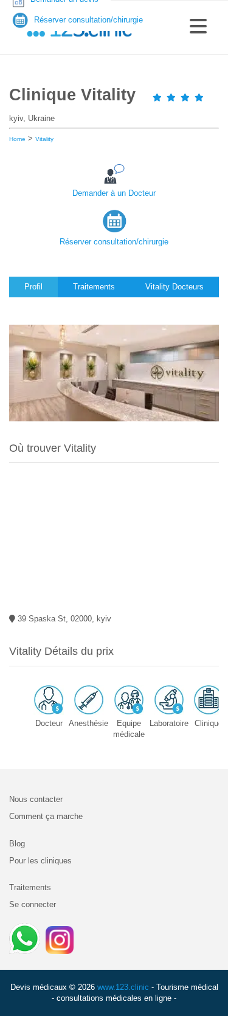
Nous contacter (36, 799)
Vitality (44, 139)
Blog (17, 843)
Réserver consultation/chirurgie (114, 241)
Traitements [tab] (94, 286)
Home (17, 139)
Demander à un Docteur (114, 193)
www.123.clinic (123, 987)
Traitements (30, 887)
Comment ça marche (46, 816)
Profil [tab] (33, 286)
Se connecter (32, 904)
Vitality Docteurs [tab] (174, 286)
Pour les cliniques (40, 860)
